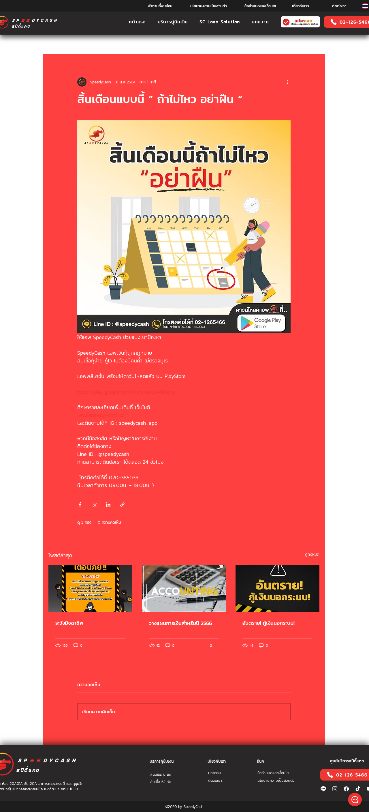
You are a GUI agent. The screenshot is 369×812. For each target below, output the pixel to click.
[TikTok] (358, 789)
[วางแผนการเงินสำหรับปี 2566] (184, 588)
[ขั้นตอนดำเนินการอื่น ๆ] (287, 81)
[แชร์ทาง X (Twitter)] (94, 504)
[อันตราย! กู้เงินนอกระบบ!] (277, 588)
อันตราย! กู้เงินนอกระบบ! (268, 623)
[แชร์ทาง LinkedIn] (108, 504)
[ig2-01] (335, 789)
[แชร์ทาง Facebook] (80, 504)
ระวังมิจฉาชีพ (69, 623)
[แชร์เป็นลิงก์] (122, 504)
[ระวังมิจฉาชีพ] (90, 588)
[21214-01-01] (346, 789)
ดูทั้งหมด (312, 554)
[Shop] (355, 799)
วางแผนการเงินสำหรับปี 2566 (180, 623)
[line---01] (323, 789)
